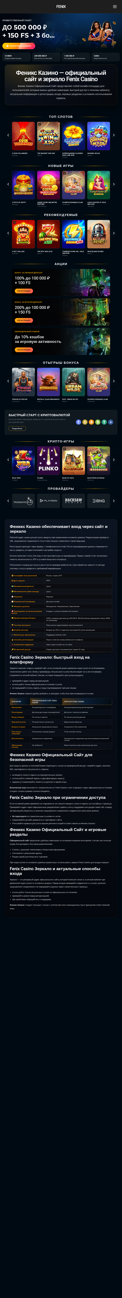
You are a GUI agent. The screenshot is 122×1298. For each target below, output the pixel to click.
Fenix (61, 7)
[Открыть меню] (115, 6)
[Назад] (8, 135)
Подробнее (17, 428)
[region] (61, 140)
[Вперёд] (113, 135)
